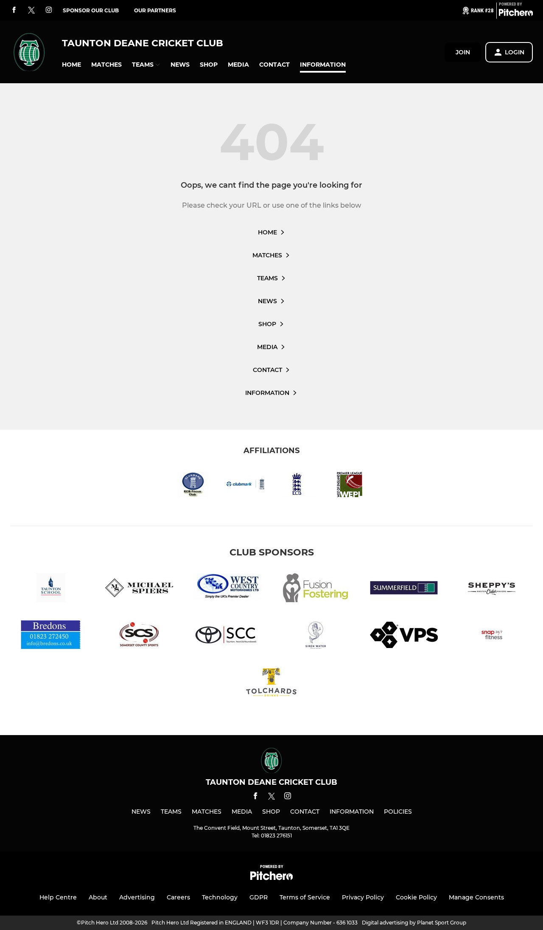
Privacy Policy (363, 897)
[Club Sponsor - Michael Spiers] (139, 589)
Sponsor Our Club (91, 10)
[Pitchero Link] (516, 14)
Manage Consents (476, 897)
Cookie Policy (416, 897)
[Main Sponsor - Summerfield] (404, 589)
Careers (178, 897)
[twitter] (31, 11)
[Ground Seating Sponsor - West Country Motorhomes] (227, 589)
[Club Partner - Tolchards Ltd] (271, 683)
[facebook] (14, 10)
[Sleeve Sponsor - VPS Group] (404, 636)
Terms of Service (305, 897)
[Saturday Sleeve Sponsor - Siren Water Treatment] (316, 636)
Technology (220, 897)
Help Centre (58, 897)
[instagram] (49, 10)
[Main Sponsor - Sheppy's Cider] (492, 589)
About (98, 897)
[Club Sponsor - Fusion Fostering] (316, 589)
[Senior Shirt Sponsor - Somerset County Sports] (139, 636)
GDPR (258, 897)
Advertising (137, 897)
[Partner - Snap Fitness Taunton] (492, 636)
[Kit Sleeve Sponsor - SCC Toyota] (227, 636)
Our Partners (155, 10)
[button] (71, 64)
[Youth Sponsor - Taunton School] (51, 589)
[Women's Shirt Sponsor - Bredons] (51, 636)
